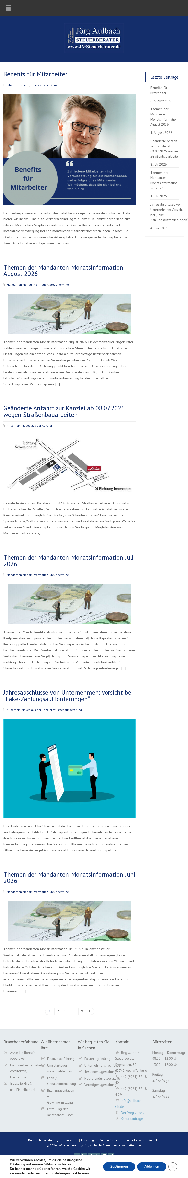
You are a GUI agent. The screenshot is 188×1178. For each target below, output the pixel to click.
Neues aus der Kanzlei (46, 85)
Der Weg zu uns (132, 1112)
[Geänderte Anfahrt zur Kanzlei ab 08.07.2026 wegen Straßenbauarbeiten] (69, 489)
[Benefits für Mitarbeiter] (69, 198)
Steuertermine (59, 284)
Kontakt (154, 1140)
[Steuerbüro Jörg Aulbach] (94, 51)
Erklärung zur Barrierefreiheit (100, 1140)
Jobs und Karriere (18, 85)
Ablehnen (151, 1166)
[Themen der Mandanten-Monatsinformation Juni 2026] (69, 935)
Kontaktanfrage (132, 1118)
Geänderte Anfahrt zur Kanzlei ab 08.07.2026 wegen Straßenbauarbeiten (64, 411)
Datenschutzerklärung (43, 1140)
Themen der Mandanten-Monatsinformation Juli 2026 (68, 560)
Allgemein (14, 425)
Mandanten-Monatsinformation (27, 284)
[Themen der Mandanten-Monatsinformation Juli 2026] (69, 618)
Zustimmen (119, 1166)
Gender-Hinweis (134, 1140)
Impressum (69, 1140)
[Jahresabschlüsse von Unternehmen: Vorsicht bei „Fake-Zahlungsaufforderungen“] (69, 812)
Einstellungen (60, 1173)
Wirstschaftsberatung (67, 710)
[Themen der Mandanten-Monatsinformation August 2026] (69, 328)
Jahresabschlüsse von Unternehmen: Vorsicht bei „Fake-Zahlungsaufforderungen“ (68, 695)
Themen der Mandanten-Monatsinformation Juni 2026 (69, 877)
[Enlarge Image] (69, 100)
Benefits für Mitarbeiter (35, 74)
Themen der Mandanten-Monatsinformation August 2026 (63, 270)
